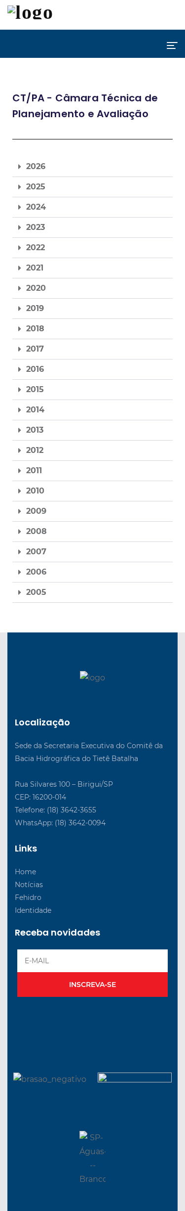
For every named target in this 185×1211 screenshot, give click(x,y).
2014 (35, 409)
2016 (35, 369)
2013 (34, 430)
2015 (35, 389)
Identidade (33, 910)
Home (25, 871)
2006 (36, 572)
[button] (92, 167)
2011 (34, 470)
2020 (36, 288)
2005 (36, 592)
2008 (36, 531)
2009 (36, 511)
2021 (34, 267)
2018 (35, 328)
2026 (35, 166)
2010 (35, 490)
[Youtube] (89, 695)
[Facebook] (69, 695)
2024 (36, 207)
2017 (35, 349)
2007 (36, 551)
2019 (35, 308)
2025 (35, 186)
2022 (35, 247)
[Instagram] (110, 695)
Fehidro (28, 897)
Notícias (29, 884)
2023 (35, 227)
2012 (34, 450)
